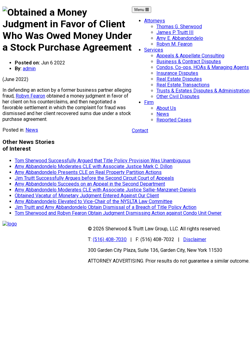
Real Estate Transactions (183, 85)
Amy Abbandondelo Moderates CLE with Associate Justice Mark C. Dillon (93, 166)
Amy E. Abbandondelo (179, 38)
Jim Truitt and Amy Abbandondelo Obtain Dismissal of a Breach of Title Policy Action (105, 207)
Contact (140, 130)
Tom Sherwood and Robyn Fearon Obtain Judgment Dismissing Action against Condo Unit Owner (118, 213)
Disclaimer (194, 239)
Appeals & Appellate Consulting (190, 56)
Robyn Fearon (30, 96)
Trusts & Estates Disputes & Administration (203, 91)
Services (153, 50)
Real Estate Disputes (179, 79)
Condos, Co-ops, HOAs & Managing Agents (202, 67)
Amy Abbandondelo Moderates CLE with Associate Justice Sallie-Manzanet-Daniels (105, 190)
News (162, 114)
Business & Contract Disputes (188, 61)
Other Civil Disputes (177, 96)
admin (29, 68)
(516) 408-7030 (110, 239)
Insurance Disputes (177, 73)
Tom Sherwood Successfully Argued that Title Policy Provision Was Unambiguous (103, 161)
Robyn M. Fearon (174, 44)
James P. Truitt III (175, 32)
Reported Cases (173, 120)
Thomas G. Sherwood (179, 26)
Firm (149, 102)
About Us (166, 108)
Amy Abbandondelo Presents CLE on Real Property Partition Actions (88, 172)
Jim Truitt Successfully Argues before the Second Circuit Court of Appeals (94, 178)
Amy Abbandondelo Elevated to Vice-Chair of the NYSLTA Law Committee (93, 201)
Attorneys (154, 21)
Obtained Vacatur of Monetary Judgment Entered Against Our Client (87, 195)
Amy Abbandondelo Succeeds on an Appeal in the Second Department (90, 184)
